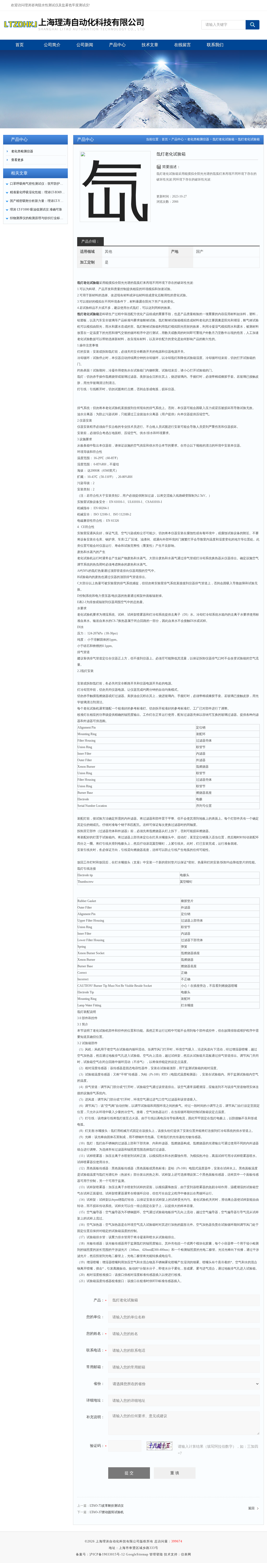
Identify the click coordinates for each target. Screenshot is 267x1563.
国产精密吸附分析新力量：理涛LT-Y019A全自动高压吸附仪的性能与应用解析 (37, 201)
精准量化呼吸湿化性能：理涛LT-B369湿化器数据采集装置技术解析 (37, 192)
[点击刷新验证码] (160, 1445)
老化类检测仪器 (22, 151)
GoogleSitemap (137, 1554)
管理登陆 (156, 1554)
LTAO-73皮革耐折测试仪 (107, 1505)
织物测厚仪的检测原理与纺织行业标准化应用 (37, 218)
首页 (165, 139)
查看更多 (17, 160)
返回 (251, 1508)
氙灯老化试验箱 (223, 139)
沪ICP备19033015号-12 (107, 1554)
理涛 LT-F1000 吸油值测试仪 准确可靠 (36, 209)
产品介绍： (90, 241)
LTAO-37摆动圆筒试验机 (107, 1512)
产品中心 (177, 139)
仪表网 (186, 1554)
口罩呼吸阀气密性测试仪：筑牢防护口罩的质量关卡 (37, 183)
